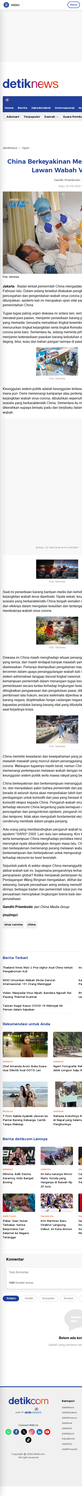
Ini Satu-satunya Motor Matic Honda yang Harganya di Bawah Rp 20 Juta (56, 1180)
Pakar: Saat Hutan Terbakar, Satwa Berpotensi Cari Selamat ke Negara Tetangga (16, 1229)
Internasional (64, 107)
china (32, 924)
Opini (25, 148)
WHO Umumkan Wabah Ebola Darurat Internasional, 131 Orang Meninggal (29, 982)
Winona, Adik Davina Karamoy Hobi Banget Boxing (18, 1178)
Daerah (50, 116)
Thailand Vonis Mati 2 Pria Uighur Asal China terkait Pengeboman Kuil (38, 969)
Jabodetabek (41, 107)
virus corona (13, 924)
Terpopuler (32, 116)
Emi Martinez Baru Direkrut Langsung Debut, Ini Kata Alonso (56, 1225)
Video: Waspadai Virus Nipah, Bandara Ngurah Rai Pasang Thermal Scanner (37, 994)
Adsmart (13, 116)
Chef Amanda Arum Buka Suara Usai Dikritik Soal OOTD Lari (24, 1068)
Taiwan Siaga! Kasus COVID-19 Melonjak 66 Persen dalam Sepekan (33, 1007)
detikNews (10, 148)
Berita (22, 107)
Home (9, 107)
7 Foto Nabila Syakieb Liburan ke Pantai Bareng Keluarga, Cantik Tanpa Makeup (25, 1120)
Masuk (73, 4)
